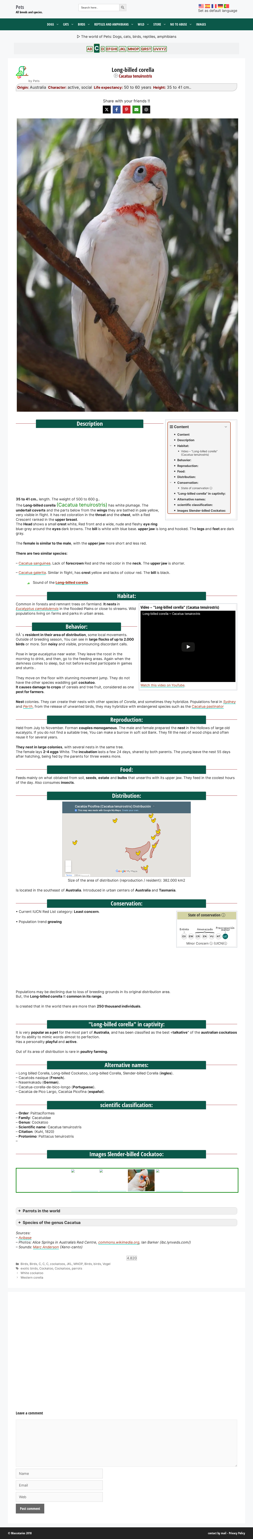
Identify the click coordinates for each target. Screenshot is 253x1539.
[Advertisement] (126, 550)
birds (97, 1264)
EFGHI (111, 49)
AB (89, 49)
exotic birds (29, 1268)
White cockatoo (32, 1273)
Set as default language (217, 11)
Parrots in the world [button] (41, 1211)
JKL (122, 49)
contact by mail (217, 1533)
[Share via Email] (136, 109)
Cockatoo (46, 1268)
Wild (141, 24)
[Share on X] (107, 109)
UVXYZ (160, 49)
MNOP (133, 49)
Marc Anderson (46, 1247)
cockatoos (57, 1264)
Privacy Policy (237, 1533)
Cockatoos (62, 1268)
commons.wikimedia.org (118, 1242)
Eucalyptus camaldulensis (37, 609)
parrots (77, 1268)
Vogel (106, 1264)
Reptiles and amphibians (111, 24)
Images (201, 24)
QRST (146, 49)
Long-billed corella (72, 582)
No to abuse (178, 24)
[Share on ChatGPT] (146, 109)
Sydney (229, 702)
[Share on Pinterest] (126, 109)
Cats (66, 24)
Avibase (25, 1238)
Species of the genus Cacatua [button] (52, 1222)
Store (157, 24)
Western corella (32, 1277)
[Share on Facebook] (117, 109)
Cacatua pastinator (208, 706)
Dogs (50, 24)
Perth (28, 706)
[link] (126, 265)
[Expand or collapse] (225, 427)
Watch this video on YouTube (162, 685)
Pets (20, 7)
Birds (81, 24)
